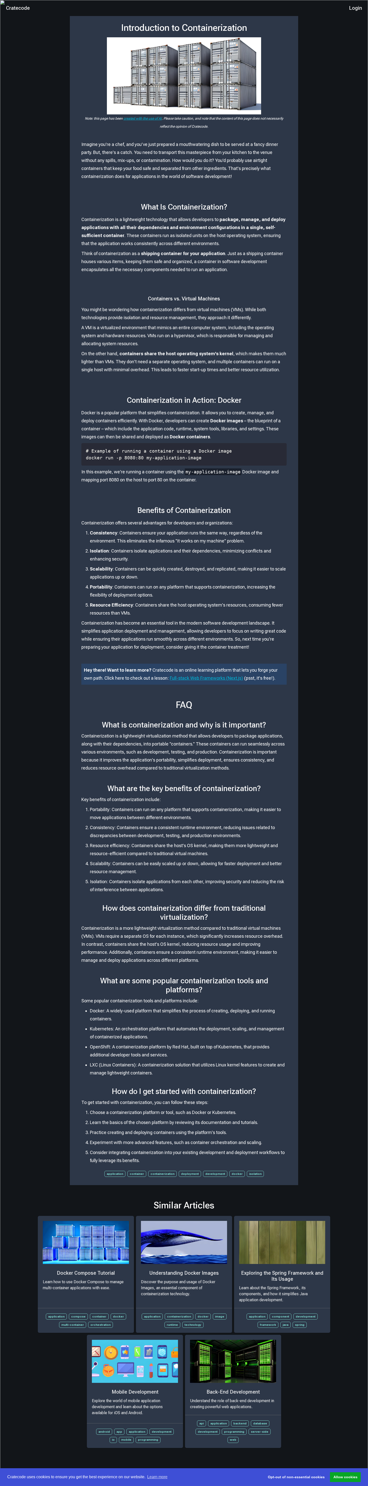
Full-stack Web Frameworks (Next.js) (206, 678)
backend (240, 1423)
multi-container (72, 1325)
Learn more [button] (157, 1477)
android (104, 1431)
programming (148, 1439)
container (137, 1174)
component (280, 1316)
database (260, 1423)
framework (268, 1325)
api (201, 1423)
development (215, 1174)
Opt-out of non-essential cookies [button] (296, 1477)
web (233, 1439)
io (113, 1439)
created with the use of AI (142, 118)
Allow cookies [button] (345, 1477)
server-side (259, 1431)
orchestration (100, 1325)
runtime (172, 1325)
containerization (162, 1174)
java (285, 1325)
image (219, 1316)
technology (193, 1325)
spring (299, 1325)
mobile (126, 1439)
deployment (190, 1174)
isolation (255, 1174)
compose (78, 1316)
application (115, 1174)
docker (237, 1174)
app (119, 1431)
